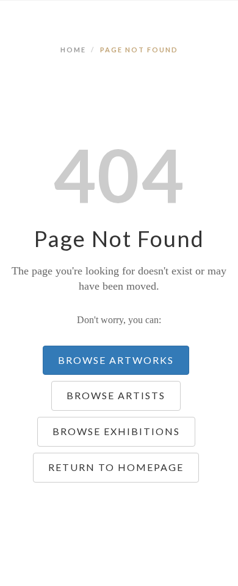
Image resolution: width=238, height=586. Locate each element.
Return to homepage (116, 467)
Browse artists (116, 395)
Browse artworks (116, 360)
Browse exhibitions (116, 431)
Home (73, 50)
